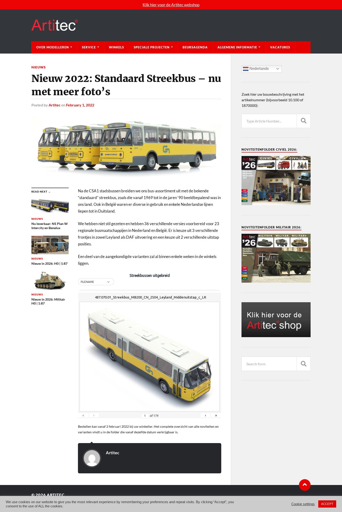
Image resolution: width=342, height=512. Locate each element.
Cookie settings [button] (303, 504)
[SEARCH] (304, 121)
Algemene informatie (237, 47)
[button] (96, 281)
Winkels (116, 47)
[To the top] (305, 485)
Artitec (54, 105)
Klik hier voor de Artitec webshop (171, 4)
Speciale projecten (152, 47)
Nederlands (258, 69)
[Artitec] (171, 25)
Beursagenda (195, 47)
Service (89, 47)
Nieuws (38, 67)
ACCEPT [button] (327, 504)
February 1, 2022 (80, 105)
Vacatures (280, 47)
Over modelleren (52, 47)
